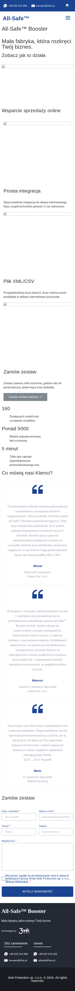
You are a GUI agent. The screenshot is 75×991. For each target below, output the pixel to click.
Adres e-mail (47, 811)
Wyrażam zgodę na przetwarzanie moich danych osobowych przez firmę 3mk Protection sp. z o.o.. (37, 878)
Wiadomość (9, 840)
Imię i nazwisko (11, 811)
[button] (67, 18)
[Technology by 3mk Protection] (26, 931)
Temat (6, 825)
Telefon (43, 826)
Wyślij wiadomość (37, 891)
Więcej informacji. (17, 881)
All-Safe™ (16, 18)
